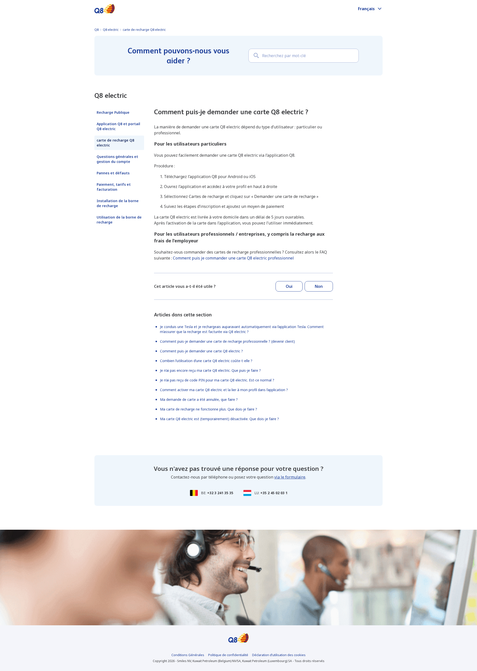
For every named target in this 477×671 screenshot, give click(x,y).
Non (319, 286)
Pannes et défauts (113, 173)
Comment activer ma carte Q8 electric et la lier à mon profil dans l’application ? (224, 389)
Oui (289, 286)
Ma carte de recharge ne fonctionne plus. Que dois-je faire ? (208, 409)
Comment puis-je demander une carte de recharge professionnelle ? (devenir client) (227, 341)
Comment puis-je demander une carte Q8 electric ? (201, 351)
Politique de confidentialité (228, 655)
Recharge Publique (113, 112)
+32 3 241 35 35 (220, 492)
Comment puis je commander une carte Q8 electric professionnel (233, 258)
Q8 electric (111, 29)
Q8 (96, 29)
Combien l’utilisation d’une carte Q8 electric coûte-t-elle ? (206, 360)
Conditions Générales (187, 655)
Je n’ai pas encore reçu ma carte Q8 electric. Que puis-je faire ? (210, 370)
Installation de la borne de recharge (118, 203)
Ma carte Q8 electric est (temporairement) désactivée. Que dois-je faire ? (219, 418)
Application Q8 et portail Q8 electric (118, 126)
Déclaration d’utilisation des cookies (279, 655)
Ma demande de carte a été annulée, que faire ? (199, 399)
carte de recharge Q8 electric (144, 29)
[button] (370, 9)
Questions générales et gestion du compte (117, 159)
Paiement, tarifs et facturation (114, 187)
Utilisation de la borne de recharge (119, 219)
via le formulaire (289, 477)
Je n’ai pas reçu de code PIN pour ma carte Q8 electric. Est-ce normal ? (217, 380)
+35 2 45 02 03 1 (273, 492)
